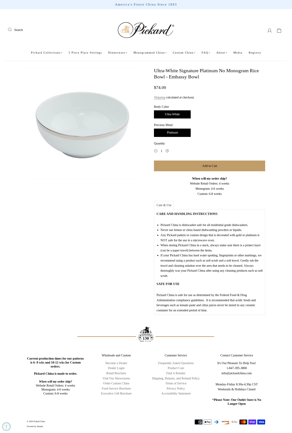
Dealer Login (116, 368)
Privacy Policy (176, 388)
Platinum (172, 132)
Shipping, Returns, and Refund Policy (176, 378)
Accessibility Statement (175, 393)
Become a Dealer (116, 363)
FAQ (205, 52)
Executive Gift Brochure (116, 393)
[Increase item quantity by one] (167, 151)
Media (237, 52)
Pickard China (39, 421)
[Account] (269, 29)
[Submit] (12, 29)
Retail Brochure (116, 373)
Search (18, 30)
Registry (255, 52)
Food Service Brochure (116, 388)
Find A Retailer (175, 373)
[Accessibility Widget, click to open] (6, 426)
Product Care (176, 368)
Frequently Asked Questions (176, 363)
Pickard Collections (45, 52)
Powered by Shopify (35, 426)
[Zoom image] (82, 123)
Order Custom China (116, 383)
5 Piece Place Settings (85, 52)
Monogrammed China (149, 52)
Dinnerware (116, 52)
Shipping (159, 97)
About (220, 52)
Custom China (183, 52)
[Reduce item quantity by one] (155, 151)
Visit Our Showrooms (116, 378)
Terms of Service (176, 383)
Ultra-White (172, 114)
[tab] (164, 205)
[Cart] (279, 29)
